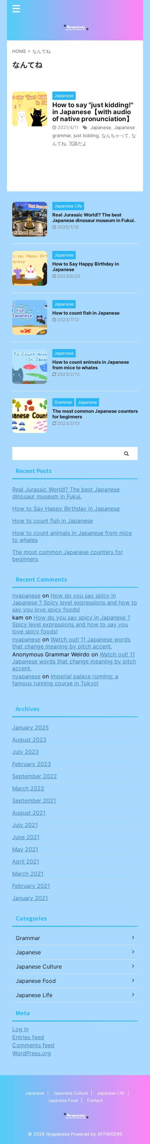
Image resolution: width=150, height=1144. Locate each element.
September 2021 (34, 800)
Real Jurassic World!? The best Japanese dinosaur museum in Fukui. (93, 217)
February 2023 (31, 763)
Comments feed (33, 1045)
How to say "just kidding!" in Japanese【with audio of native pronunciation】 (92, 112)
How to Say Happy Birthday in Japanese (66, 508)
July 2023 (25, 751)
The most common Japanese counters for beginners (67, 555)
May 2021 (25, 849)
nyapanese (26, 595)
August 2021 (28, 812)
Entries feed (28, 1037)
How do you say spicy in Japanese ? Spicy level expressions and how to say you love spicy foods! (74, 602)
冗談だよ (78, 143)
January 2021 (30, 897)
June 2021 (25, 837)
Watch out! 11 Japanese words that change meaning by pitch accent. (71, 643)
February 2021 (31, 885)
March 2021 (27, 873)
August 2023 (29, 739)
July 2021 (25, 824)
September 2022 (34, 776)
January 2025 (30, 727)
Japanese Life (111, 1093)
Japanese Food (63, 1100)
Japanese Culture (70, 1093)
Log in (20, 1029)
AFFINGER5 (109, 1134)
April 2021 (25, 861)
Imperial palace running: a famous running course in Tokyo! (65, 680)
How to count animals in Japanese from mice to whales (90, 364)
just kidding (86, 135)
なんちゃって (115, 135)
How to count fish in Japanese (86, 313)
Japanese (100, 127)
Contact (95, 1100)
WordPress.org (31, 1053)
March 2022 (28, 788)
